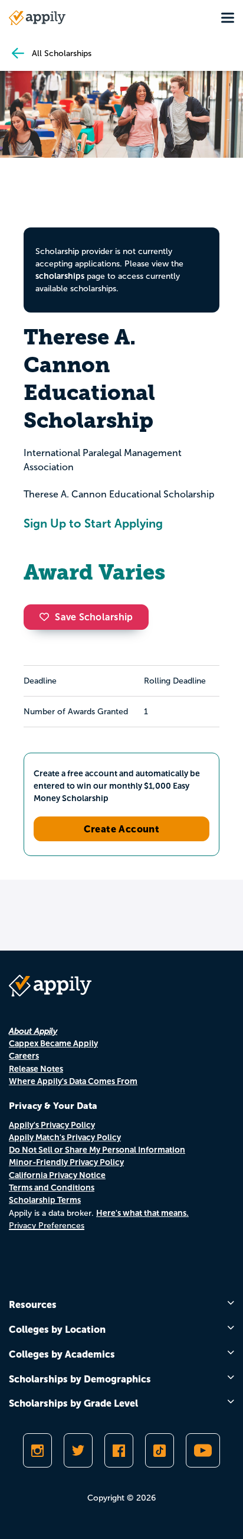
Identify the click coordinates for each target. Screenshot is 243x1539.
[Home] (37, 17)
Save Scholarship (94, 617)
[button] (47, 617)
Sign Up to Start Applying (93, 523)
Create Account (122, 829)
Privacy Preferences (46, 1225)
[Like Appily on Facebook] (118, 1450)
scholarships (59, 276)
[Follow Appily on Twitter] (78, 1450)
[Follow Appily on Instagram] (37, 1450)
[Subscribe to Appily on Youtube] (203, 1450)
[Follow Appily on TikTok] (159, 1450)
